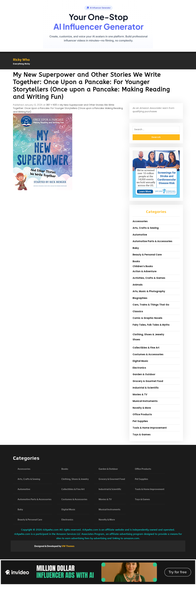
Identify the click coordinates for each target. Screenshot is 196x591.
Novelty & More (142, 407)
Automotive (140, 234)
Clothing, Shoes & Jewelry (148, 334)
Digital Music (140, 361)
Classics (138, 311)
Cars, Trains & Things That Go (151, 304)
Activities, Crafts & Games (149, 278)
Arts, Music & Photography (149, 291)
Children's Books (143, 266)
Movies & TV (140, 394)
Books (136, 261)
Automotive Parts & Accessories (152, 241)
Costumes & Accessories (148, 354)
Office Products (142, 414)
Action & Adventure (144, 271)
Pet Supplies (140, 421)
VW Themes (67, 546)
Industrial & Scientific (146, 387)
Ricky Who (21, 60)
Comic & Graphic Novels (147, 318)
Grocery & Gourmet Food (148, 381)
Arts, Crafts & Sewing (146, 227)
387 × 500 (51, 104)
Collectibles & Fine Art (146, 347)
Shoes (136, 339)
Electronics (139, 367)
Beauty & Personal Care (147, 254)
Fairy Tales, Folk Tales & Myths (151, 324)
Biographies (140, 298)
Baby (136, 248)
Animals (138, 284)
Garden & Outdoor (144, 374)
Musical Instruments (145, 401)
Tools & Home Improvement (150, 427)
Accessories (140, 221)
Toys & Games (142, 434)
